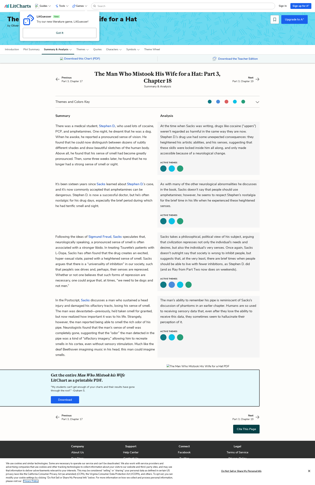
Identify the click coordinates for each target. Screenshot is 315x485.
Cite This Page (246, 429)
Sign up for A (301, 6)
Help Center (131, 452)
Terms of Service (237, 452)
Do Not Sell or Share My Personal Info (241, 471)
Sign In (283, 6)
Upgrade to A (294, 19)
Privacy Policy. (31, 481)
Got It (59, 33)
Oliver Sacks (19, 26)
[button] (12, 49)
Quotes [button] (97, 49)
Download (65, 400)
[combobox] (186, 6)
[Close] (309, 471)
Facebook (184, 452)
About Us (77, 452)
